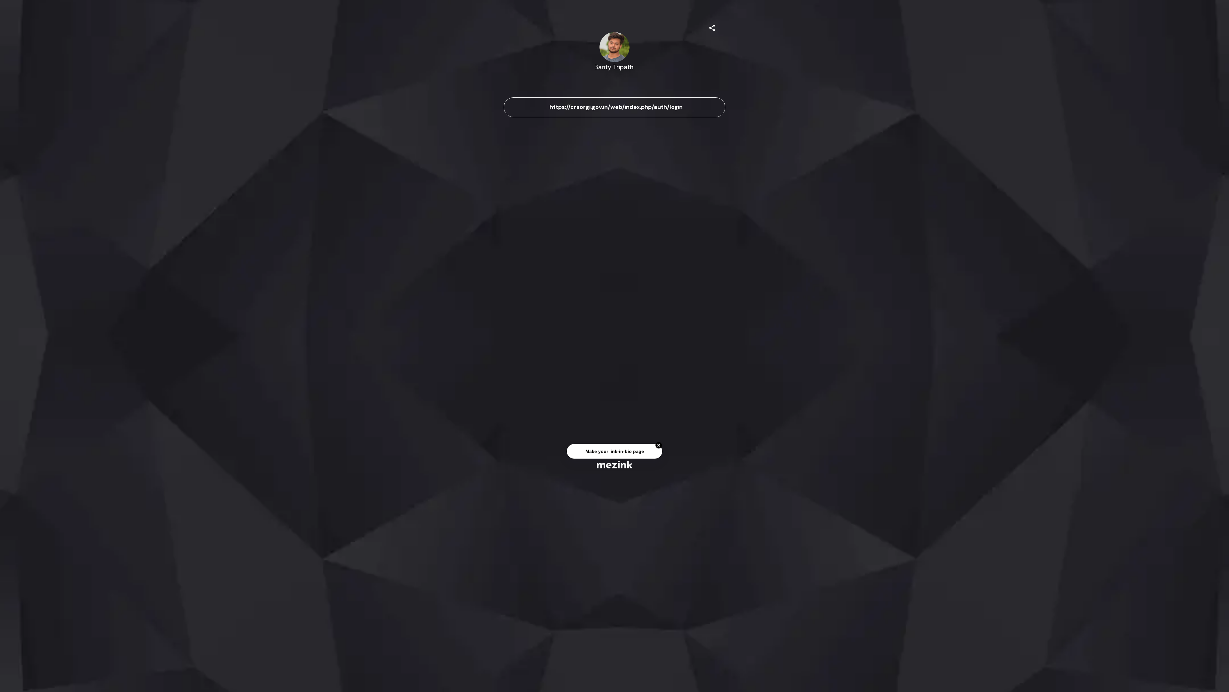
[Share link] (712, 27)
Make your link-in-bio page (614, 452)
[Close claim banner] (658, 447)
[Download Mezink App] (614, 464)
